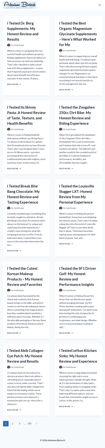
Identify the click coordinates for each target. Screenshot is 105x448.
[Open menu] (99, 5)
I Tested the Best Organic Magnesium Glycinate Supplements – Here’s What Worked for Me (78, 34)
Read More (14, 84)
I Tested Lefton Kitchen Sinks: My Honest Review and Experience (78, 355)
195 (30, 423)
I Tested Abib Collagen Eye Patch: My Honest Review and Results (25, 355)
